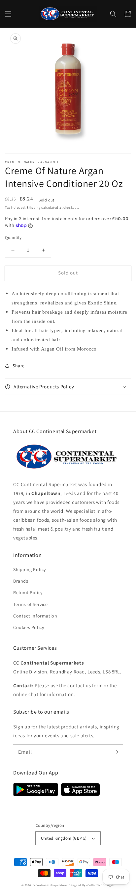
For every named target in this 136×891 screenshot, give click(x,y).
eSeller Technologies (100, 885)
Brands (20, 581)
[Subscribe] (115, 752)
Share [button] (19, 366)
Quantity (13, 237)
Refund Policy (28, 592)
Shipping (34, 207)
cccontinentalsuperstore (50, 885)
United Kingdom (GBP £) (64, 838)
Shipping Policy (29, 569)
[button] (8, 14)
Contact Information (35, 616)
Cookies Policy (28, 627)
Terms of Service (30, 604)
